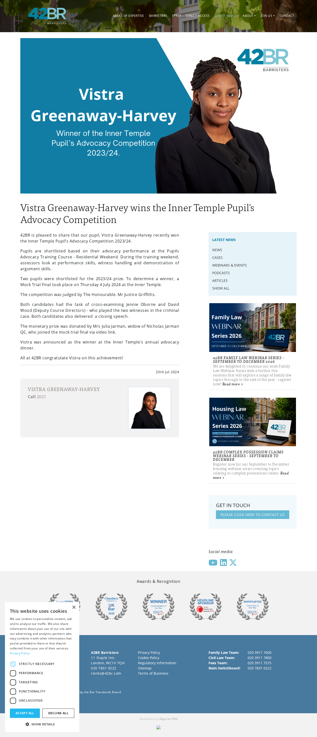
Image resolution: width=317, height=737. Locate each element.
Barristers (158, 16)
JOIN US (266, 16)
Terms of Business (153, 673)
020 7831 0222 (103, 668)
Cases (217, 257)
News (217, 249)
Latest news (225, 16)
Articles (220, 280)
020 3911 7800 (259, 657)
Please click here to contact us (253, 514)
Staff (176, 16)
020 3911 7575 (259, 663)
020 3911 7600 (259, 652)
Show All (220, 288)
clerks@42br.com (106, 673)
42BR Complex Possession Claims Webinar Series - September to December (248, 455)
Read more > (232, 384)
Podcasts (221, 272)
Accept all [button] (25, 713)
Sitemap (145, 668)
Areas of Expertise (128, 16)
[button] (42, 724)
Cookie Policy (148, 657)
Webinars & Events (229, 265)
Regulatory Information (157, 663)
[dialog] (42, 667)
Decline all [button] (58, 713)
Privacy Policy (149, 652)
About (248, 16)
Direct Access (198, 16)
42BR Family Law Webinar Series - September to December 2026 (248, 359)
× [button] (74, 607)
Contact (287, 16)
